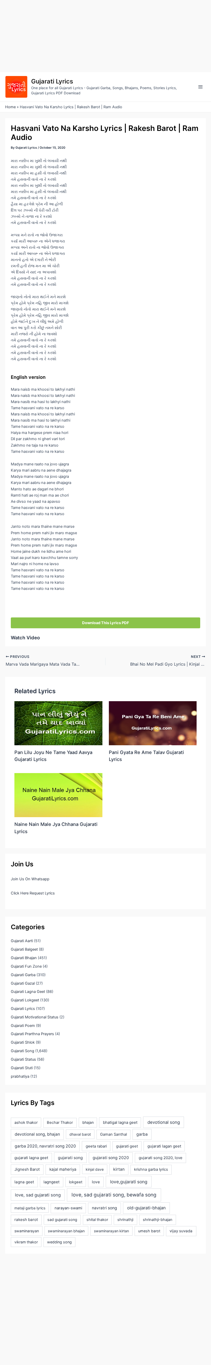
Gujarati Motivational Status (34, 1017)
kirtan (119, 1169)
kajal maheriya (62, 1169)
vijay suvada (181, 1230)
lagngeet (51, 1182)
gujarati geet (127, 1146)
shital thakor (97, 1219)
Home (10, 107)
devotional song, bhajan (37, 1134)
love (96, 1181)
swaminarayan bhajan (66, 1231)
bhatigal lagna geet (120, 1122)
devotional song (163, 1122)
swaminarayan (26, 1231)
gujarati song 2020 (111, 1157)
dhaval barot (80, 1134)
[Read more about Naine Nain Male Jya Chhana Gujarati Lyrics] (58, 795)
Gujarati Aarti (22, 941)
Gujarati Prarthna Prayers (32, 1034)
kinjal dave (95, 1169)
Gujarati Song (22, 1051)
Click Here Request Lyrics (33, 893)
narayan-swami (68, 1208)
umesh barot (149, 1231)
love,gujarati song (128, 1181)
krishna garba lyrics (151, 1169)
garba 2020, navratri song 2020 (45, 1146)
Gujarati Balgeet (24, 949)
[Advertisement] (105, 36)
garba (142, 1134)
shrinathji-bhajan (157, 1219)
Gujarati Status (23, 1059)
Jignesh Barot (27, 1169)
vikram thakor (26, 1242)
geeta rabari (96, 1146)
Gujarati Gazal (23, 983)
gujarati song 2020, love (160, 1157)
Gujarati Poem (23, 1025)
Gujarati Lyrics (52, 81)
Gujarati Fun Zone (26, 966)
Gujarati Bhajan (24, 958)
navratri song (104, 1207)
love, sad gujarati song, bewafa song (114, 1195)
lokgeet (75, 1182)
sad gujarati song (62, 1219)
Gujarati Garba (23, 975)
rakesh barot (26, 1219)
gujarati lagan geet (164, 1146)
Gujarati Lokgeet (25, 1000)
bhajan (88, 1122)
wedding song (59, 1242)
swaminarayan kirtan (111, 1231)
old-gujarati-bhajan (146, 1207)
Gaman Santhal (113, 1134)
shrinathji (125, 1219)
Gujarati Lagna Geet (28, 991)
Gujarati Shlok (23, 1042)
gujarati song (70, 1157)
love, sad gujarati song (38, 1194)
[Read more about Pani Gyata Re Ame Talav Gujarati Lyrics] (153, 723)
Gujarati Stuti (22, 1068)
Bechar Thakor (60, 1122)
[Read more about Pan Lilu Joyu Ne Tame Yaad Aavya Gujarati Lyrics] (58, 723)
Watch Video (25, 637)
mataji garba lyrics (29, 1208)
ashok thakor (26, 1122)
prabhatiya (20, 1076)
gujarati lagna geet (31, 1157)
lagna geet (24, 1181)
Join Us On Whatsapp (30, 879)
